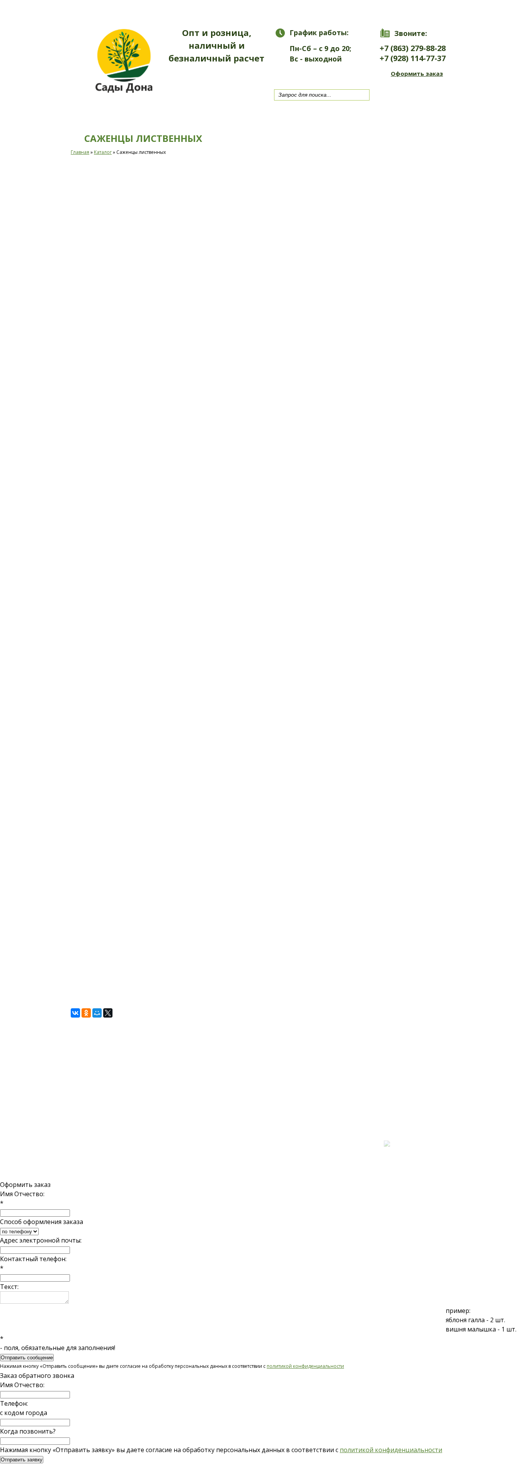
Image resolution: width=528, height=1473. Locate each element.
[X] (107, 1013)
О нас (313, 10)
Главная (84, 10)
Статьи (111, 1120)
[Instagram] (331, 73)
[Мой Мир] (97, 1013)
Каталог (141, 10)
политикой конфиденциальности (305, 1366)
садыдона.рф (110, 1113)
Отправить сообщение (27, 1357)
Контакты (430, 10)
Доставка (367, 10)
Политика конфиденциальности (103, 1127)
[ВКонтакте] (75, 1013)
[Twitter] (300, 73)
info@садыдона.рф (237, 1148)
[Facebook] (315, 73)
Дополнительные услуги (229, 10)
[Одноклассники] (86, 1013)
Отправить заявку (22, 1460)
